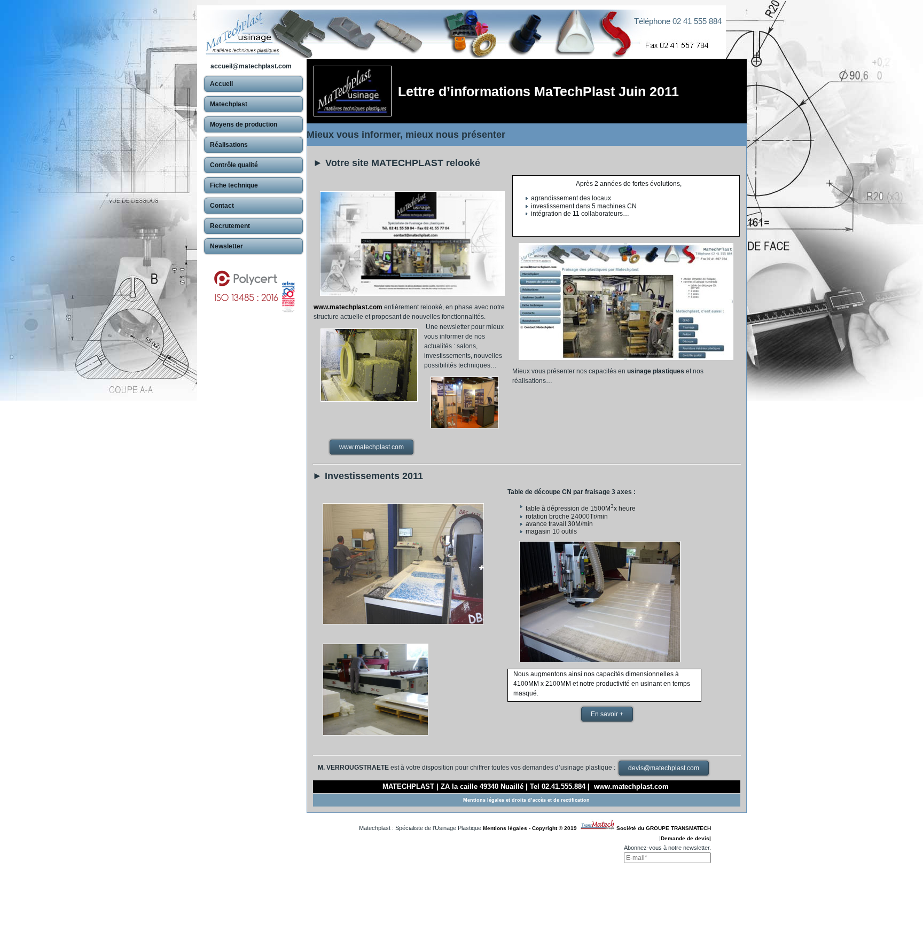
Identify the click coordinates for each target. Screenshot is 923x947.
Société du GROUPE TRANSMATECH (663, 828)
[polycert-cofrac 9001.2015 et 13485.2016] (253, 286)
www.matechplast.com (348, 307)
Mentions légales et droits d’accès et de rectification (526, 800)
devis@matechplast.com (663, 768)
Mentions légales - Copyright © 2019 (531, 828)
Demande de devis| (686, 838)
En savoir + (607, 714)
